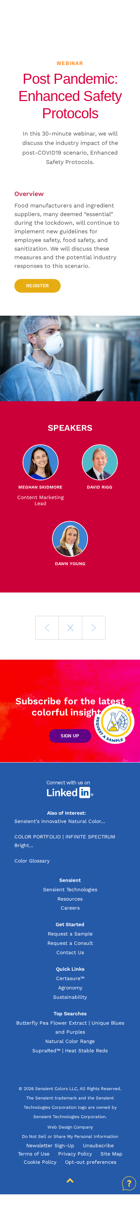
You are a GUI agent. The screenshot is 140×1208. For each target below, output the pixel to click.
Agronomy (70, 987)
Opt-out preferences (90, 1162)
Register (37, 285)
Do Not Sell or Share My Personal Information (70, 1136)
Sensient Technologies (70, 889)
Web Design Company (70, 1127)
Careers (70, 908)
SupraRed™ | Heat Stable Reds (70, 1050)
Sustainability (70, 997)
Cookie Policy (40, 1162)
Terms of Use (34, 1154)
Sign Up (70, 735)
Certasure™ (70, 978)
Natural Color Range (70, 1041)
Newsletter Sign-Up (50, 1145)
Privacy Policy (75, 1154)
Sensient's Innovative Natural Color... (59, 821)
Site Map (111, 1154)
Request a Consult (70, 943)
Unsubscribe (98, 1145)
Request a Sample (70, 934)
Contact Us (70, 952)
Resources (70, 899)
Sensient (44, 17)
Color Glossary (32, 861)
